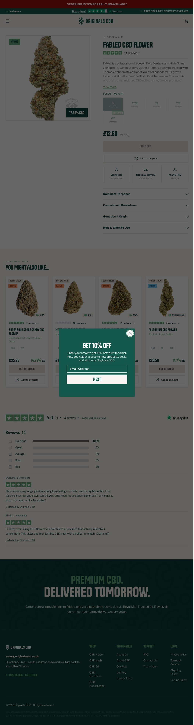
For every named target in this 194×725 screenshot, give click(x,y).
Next (95, 379)
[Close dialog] (128, 333)
